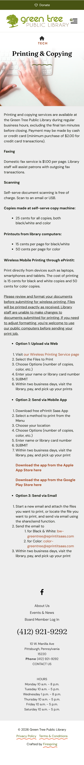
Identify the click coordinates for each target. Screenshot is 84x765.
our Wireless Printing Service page (51, 354)
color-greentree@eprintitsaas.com (50, 543)
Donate (44, 5)
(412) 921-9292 (42, 631)
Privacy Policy (26, 736)
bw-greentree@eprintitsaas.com (50, 533)
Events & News (42, 612)
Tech (43, 43)
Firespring (50, 744)
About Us (42, 605)
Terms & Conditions (53, 736)
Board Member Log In (42, 619)
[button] (73, 21)
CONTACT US (42, 664)
